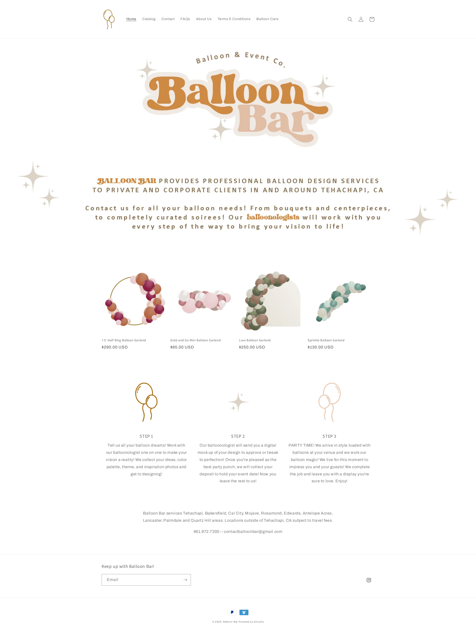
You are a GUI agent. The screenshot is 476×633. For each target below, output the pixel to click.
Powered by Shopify (251, 621)
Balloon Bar (230, 621)
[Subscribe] (185, 580)
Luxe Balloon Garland (255, 340)
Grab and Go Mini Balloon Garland (195, 340)
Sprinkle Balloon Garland (326, 340)
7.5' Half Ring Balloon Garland (124, 340)
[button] (350, 19)
